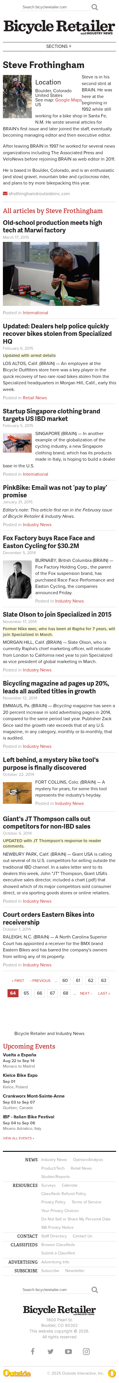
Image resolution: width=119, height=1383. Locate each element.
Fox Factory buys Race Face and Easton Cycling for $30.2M (49, 541)
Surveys (48, 1185)
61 (78, 980)
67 (52, 993)
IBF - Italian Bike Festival (28, 1117)
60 (65, 980)
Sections (59, 46)
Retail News (35, 398)
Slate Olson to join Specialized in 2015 (57, 614)
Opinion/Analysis (88, 1159)
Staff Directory (54, 1236)
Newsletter (75, 1270)
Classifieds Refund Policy (63, 1193)
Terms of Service (86, 1202)
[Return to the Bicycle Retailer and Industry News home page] (59, 34)
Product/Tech (53, 1168)
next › (86, 993)
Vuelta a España (19, 1055)
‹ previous (40, 981)
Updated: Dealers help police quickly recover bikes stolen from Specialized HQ (57, 333)
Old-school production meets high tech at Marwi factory (52, 226)
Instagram (86, 1351)
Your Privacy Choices (60, 1210)
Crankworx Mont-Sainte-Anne (34, 1096)
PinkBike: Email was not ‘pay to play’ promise (55, 491)
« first (18, 981)
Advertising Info (55, 1262)
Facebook (32, 1351)
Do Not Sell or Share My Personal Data (75, 1219)
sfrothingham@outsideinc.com (39, 194)
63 (103, 980)
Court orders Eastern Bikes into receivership (48, 918)
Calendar (70, 1185)
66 (39, 993)
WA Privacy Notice (57, 1227)
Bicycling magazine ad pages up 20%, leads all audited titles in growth (56, 687)
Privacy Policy (53, 1202)
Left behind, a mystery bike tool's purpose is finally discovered (51, 763)
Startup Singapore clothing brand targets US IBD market (51, 415)
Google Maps (68, 100)
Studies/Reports (55, 1176)
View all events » (18, 1138)
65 (26, 993)
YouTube (68, 1351)
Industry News (37, 525)
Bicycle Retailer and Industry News (49, 1033)
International (35, 313)
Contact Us (82, 1236)
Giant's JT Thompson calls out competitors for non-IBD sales (46, 822)
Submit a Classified (58, 1253)
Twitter (50, 1351)
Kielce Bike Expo (20, 1075)
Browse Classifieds (58, 1244)
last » (104, 993)
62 (90, 980)
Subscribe (50, 1270)
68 (65, 993)
